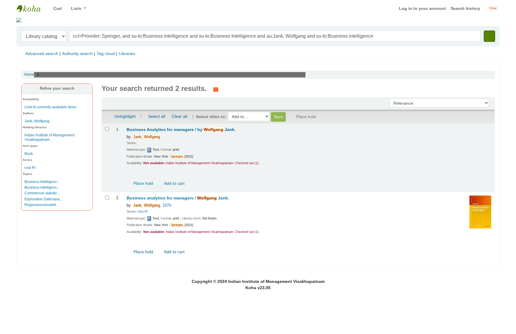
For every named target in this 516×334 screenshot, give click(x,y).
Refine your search (57, 88)
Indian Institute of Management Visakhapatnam (32, 8)
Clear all (179, 116)
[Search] (489, 36)
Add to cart (174, 183)
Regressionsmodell (40, 205)
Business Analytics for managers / (181, 129)
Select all (156, 116)
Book (28, 154)
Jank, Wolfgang (37, 121)
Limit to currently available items (50, 107)
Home (29, 74)
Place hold (142, 183)
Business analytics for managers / (178, 198)
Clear (492, 8)
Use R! (30, 168)
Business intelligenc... (42, 187)
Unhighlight (124, 116)
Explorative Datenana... (43, 199)
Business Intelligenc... (42, 182)
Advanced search (41, 53)
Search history (465, 8)
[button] (55, 8)
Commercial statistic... (42, 193)
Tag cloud (106, 53)
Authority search (77, 53)
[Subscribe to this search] (216, 89)
